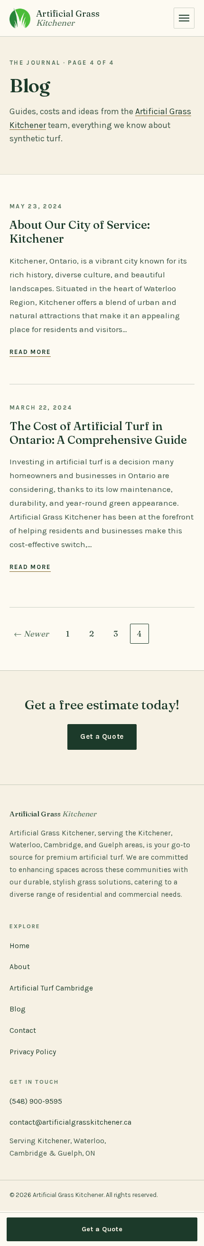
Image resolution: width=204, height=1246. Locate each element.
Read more (30, 351)
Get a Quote (102, 736)
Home (19, 946)
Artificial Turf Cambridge (51, 988)
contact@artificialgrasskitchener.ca (70, 1122)
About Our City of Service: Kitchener (79, 231)
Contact (22, 1030)
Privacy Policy (32, 1052)
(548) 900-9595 (35, 1101)
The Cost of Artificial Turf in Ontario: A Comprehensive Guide (98, 433)
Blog (17, 1009)
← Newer (31, 633)
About (19, 966)
